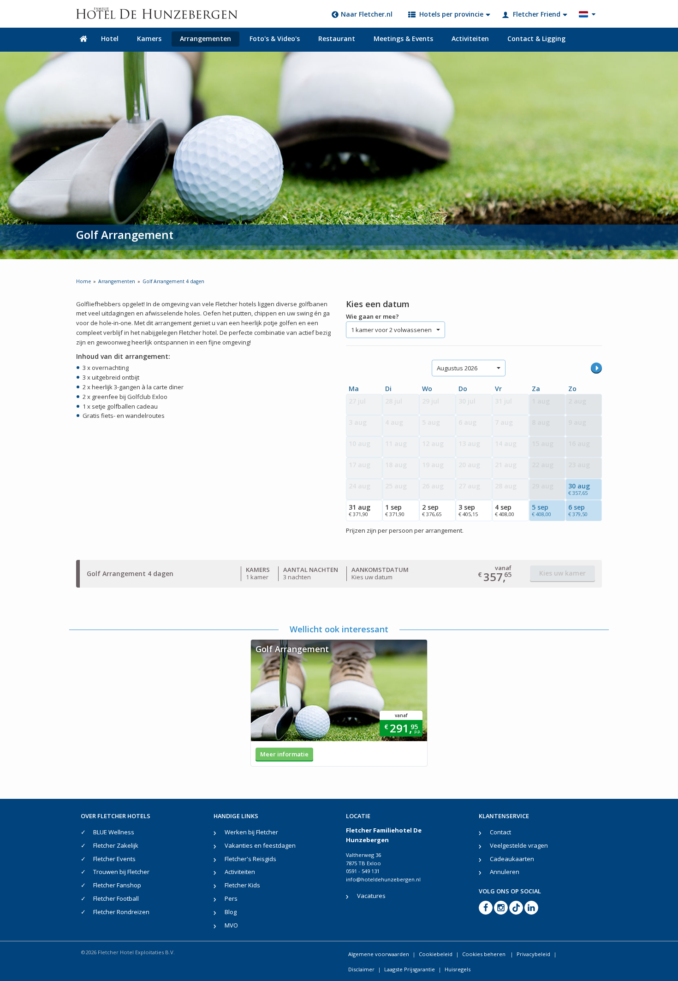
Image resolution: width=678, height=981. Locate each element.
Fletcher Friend (536, 14)
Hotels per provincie (451, 14)
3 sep (468, 510)
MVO (231, 925)
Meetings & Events (403, 38)
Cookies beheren (484, 954)
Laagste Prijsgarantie (409, 969)
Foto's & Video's (275, 38)
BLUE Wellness (113, 832)
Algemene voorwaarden (378, 954)
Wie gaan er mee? (372, 316)
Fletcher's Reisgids (250, 859)
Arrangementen (205, 38)
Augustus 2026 (457, 368)
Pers (231, 898)
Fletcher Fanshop (117, 885)
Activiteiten (470, 38)
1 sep (394, 510)
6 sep (578, 510)
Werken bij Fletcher (251, 832)
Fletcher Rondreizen (121, 912)
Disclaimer (361, 969)
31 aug (359, 510)
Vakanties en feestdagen (260, 845)
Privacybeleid (533, 954)
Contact (500, 832)
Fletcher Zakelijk (115, 845)
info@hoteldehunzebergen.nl (383, 879)
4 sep (504, 510)
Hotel (110, 38)
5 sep (541, 510)
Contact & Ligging (536, 38)
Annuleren (504, 872)
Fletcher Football (116, 898)
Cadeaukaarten (512, 859)
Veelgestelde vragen (519, 845)
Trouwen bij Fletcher (121, 872)
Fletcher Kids (242, 885)
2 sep (431, 510)
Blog (231, 912)
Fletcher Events (114, 859)
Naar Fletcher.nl (367, 14)
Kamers (149, 38)
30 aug (579, 489)
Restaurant (336, 38)
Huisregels (457, 969)
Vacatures (371, 896)
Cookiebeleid (435, 954)
